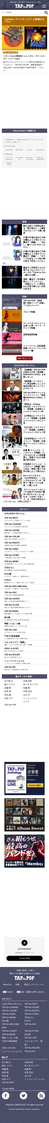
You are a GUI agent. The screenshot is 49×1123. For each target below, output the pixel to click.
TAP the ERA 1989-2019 (16, 587)
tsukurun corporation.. (32, 1109)
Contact (9, 992)
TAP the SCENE (17, 531)
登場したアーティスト (34, 984)
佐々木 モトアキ (30, 684)
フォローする (24, 958)
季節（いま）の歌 (15, 625)
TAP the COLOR (14, 538)
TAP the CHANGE (16, 525)
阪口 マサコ (9, 684)
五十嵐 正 (8, 681)
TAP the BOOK (18, 612)
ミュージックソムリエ (17, 662)
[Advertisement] (24, 101)
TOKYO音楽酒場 (16, 637)
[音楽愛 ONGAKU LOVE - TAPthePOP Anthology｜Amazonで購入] (24, 778)
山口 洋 (26, 695)
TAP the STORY (15, 556)
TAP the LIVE (14, 631)
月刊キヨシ (15, 569)
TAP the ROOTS (15, 544)
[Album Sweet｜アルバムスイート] (24, 814)
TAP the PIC (16, 668)
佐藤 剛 (7, 688)
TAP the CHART (16, 600)
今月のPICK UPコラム (14, 514)
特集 (18, 984)
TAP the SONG (18, 550)
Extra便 (17, 575)
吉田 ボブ (8, 698)
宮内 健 (7, 695)
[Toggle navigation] (44, 6)
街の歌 (17, 618)
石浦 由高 (27, 681)
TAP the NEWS (19, 562)
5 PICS (20, 581)
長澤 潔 (7, 691)
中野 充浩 (27, 691)
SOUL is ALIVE (13, 649)
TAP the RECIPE (13, 656)
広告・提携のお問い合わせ (32, 992)
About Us (7, 984)
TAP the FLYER (17, 606)
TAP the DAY (14, 593)
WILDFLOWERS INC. (17, 1105)
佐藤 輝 (26, 688)
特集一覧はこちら (24, 358)
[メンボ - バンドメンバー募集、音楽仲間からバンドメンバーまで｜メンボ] (24, 851)
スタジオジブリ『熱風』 (18, 643)
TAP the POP (10, 705)
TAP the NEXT (17, 519)
